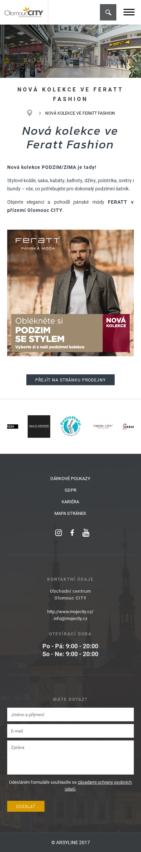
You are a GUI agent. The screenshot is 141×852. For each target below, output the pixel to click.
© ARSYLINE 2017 (70, 842)
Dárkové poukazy (70, 478)
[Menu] (129, 12)
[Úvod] (33, 113)
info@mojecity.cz (70, 618)
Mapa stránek (70, 513)
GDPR (70, 490)
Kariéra (70, 502)
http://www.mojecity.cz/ (70, 611)
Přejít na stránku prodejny (70, 379)
